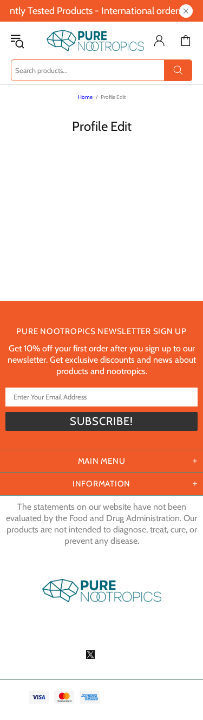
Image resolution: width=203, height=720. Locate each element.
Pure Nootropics (87, 40)
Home (85, 97)
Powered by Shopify (101, 630)
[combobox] (101, 70)
